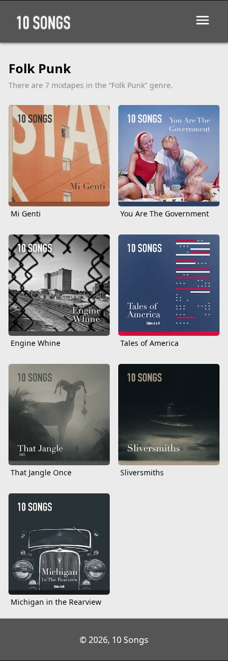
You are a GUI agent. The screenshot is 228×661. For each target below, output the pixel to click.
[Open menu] (202, 20)
